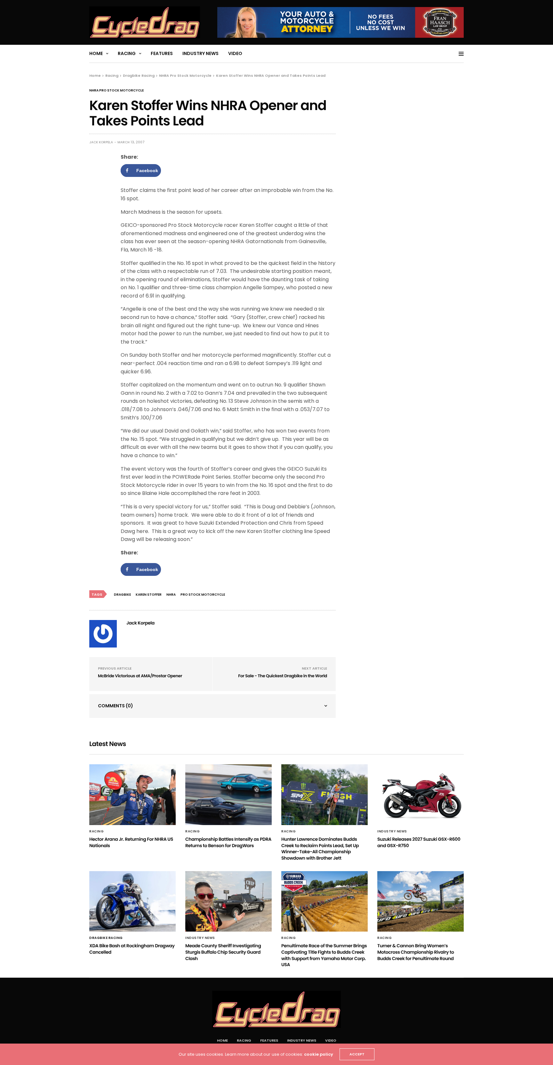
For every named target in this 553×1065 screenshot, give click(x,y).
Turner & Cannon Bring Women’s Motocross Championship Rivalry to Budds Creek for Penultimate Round (415, 951)
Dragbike (122, 594)
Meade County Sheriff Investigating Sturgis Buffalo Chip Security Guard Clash (223, 951)
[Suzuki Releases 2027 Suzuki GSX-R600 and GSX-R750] (420, 794)
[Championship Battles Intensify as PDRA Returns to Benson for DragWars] (228, 794)
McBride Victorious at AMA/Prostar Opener (140, 676)
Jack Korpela (101, 142)
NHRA (171, 594)
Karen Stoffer (149, 594)
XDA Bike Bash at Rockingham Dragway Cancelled (132, 948)
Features (162, 53)
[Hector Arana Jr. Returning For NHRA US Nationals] (132, 794)
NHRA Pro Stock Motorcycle (116, 90)
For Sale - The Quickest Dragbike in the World (282, 676)
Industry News (200, 53)
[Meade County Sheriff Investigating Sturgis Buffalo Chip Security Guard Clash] (228, 901)
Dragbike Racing (106, 938)
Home (96, 53)
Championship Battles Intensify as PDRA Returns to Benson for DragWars (228, 842)
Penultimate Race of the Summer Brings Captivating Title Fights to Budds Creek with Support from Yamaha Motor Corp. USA (324, 955)
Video (235, 53)
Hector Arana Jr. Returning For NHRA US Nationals (131, 842)
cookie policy (318, 1054)
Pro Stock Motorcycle (202, 594)
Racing (127, 53)
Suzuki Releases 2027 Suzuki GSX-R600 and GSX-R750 (418, 842)
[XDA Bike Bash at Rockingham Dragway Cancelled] (132, 901)
